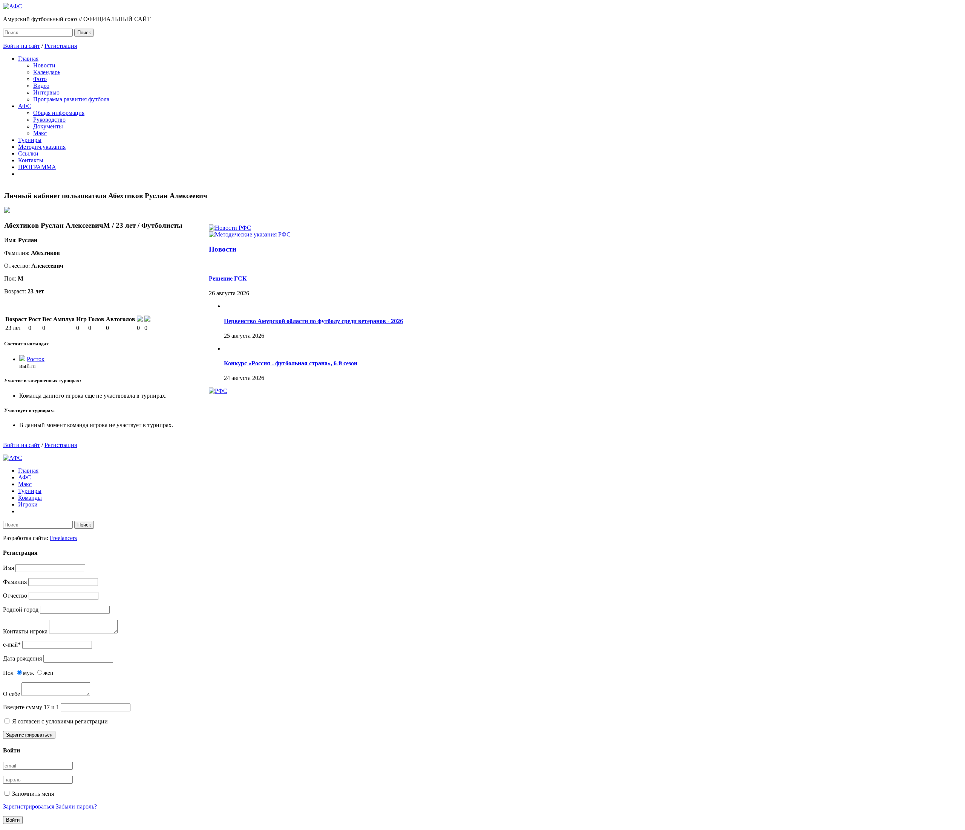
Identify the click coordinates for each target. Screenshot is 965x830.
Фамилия (15, 581)
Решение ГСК (228, 278)
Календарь (46, 72)
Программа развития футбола (71, 99)
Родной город (20, 609)
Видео (41, 85)
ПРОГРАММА (37, 167)
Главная (28, 58)
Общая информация (58, 113)
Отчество (15, 595)
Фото (40, 79)
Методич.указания (42, 146)
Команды (30, 497)
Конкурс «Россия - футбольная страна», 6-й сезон (290, 363)
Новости (44, 65)
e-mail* (12, 644)
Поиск (84, 32)
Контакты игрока (25, 631)
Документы (48, 126)
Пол (8, 673)
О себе (11, 694)
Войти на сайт (21, 46)
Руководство (49, 119)
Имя (8, 568)
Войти (13, 820)
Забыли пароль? (76, 806)
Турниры (29, 140)
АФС (24, 106)
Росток (35, 359)
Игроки (28, 504)
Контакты (30, 160)
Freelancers (63, 538)
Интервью (46, 92)
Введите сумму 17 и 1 (31, 707)
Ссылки (28, 153)
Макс (40, 133)
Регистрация (60, 46)
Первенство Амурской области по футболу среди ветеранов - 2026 (313, 321)
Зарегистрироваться (29, 735)
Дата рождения (22, 658)
